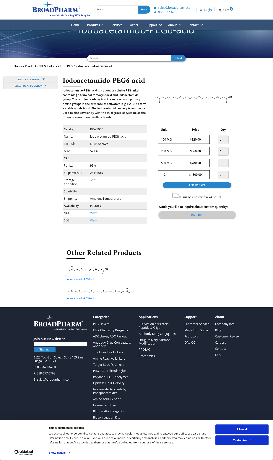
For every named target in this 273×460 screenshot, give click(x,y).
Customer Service (196, 324)
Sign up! (44, 349)
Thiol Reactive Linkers (108, 352)
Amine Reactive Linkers (109, 358)
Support (151, 25)
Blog (218, 330)
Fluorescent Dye (104, 405)
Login (208, 9)
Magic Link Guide (196, 330)
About (172, 25)
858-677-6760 (168, 12)
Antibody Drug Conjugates (157, 334)
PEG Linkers (48, 66)
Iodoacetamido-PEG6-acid (93, 66)
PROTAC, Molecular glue (109, 371)
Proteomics (147, 356)
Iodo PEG (66, 66)
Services (116, 25)
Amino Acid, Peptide (107, 399)
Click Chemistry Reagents (110, 330)
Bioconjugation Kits (106, 417)
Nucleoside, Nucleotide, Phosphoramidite (109, 391)
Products (94, 25)
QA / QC (189, 342)
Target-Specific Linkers (108, 365)
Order (134, 25)
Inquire (197, 215)
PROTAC (144, 350)
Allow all (242, 429)
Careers (220, 342)
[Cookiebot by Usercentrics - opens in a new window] (24, 453)
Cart (218, 355)
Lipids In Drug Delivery (108, 383)
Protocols (191, 336)
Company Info (225, 324)
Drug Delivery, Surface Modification (154, 341)
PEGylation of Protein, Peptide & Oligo (154, 325)
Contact (193, 25)
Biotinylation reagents (108, 411)
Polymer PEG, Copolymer (110, 377)
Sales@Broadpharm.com (176, 7)
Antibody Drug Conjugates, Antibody (112, 344)
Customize (240, 440)
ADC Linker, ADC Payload (110, 336)
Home (75, 25)
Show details (57, 452)
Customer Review (227, 336)
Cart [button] (227, 9)
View (93, 213)
